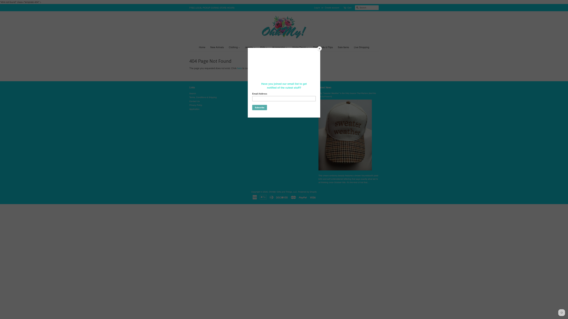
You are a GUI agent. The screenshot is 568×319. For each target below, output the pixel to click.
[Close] (319, 48)
